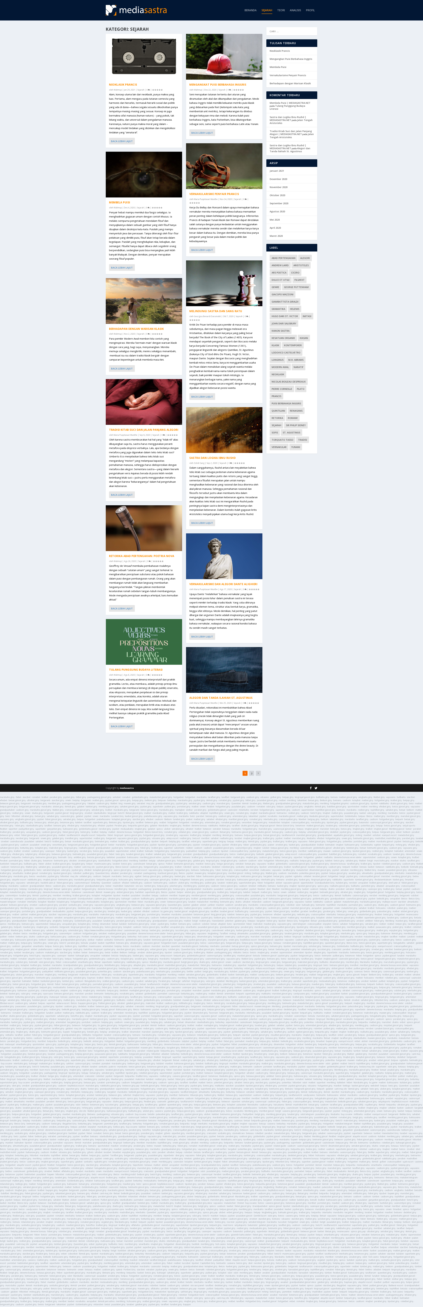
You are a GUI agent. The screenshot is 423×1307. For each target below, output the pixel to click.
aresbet (164, 908)
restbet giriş (98, 800)
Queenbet (236, 803)
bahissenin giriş (70, 828)
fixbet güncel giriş (53, 819)
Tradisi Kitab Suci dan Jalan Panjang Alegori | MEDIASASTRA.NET (291, 133)
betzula (334, 797)
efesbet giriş (385, 806)
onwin (68, 800)
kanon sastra (280, 330)
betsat (402, 809)
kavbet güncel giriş (133, 816)
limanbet (409, 879)
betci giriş (334, 828)
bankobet (4, 863)
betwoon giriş (151, 822)
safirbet (24, 914)
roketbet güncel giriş (391, 863)
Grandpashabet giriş (73, 965)
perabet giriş (56, 797)
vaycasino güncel (291, 882)
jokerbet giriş (176, 885)
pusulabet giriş (239, 806)
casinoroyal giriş (360, 895)
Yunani (295, 447)
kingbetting (213, 933)
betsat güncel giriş (17, 800)
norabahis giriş (375, 854)
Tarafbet (224, 933)
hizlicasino (381, 908)
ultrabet (189, 828)
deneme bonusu (199, 825)
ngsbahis (298, 876)
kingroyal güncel (267, 825)
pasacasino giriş (383, 927)
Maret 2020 (276, 235)
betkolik (419, 841)
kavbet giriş (294, 844)
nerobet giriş (105, 828)
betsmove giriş (67, 822)
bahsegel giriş (82, 955)
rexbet (11, 936)
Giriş (70, 857)
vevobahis (41, 876)
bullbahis (401, 797)
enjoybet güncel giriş (217, 939)
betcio (402, 813)
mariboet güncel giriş (167, 873)
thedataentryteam (383, 879)
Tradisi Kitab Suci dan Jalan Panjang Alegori (143, 430)
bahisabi (149, 851)
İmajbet (326, 813)
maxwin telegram (8, 901)
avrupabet (363, 882)
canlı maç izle (88, 866)
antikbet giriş (80, 857)
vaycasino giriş (170, 816)
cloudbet (146, 895)
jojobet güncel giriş (294, 806)
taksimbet (302, 800)
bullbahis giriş (322, 797)
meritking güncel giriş (108, 806)
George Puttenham (296, 287)
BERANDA (251, 10)
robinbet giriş (228, 866)
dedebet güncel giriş (315, 930)
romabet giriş (225, 800)
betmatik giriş (79, 854)
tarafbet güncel (299, 866)
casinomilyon (11, 895)
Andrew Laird (280, 265)
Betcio (369, 816)
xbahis (403, 860)
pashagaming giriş (223, 952)
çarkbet (211, 904)
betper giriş (401, 924)
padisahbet (191, 851)
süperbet (13, 828)
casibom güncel (397, 904)
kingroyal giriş (76, 813)
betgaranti (45, 800)
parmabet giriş (185, 844)
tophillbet (331, 904)
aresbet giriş (292, 879)
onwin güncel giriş (200, 832)
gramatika (278, 308)
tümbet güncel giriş (364, 879)
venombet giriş (59, 844)
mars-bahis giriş (381, 860)
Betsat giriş (225, 832)
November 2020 (279, 187)
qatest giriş (66, 889)
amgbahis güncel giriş (25, 819)
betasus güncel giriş (346, 914)
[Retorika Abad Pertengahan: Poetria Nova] (144, 528)
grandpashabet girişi (229, 927)
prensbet (187, 854)
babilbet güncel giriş (336, 806)
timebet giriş (114, 911)
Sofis (275, 432)
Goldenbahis (351, 816)
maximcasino (95, 946)
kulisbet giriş (342, 882)
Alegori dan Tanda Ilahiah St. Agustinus (221, 698)
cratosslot (336, 949)
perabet (417, 828)
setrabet (141, 803)
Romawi (293, 418)
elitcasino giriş (316, 927)
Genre (275, 287)
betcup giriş (277, 832)
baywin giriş (184, 895)
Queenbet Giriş (102, 873)
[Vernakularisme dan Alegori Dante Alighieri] (224, 556)
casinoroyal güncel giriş (381, 822)
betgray (222, 841)
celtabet (307, 876)
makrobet (257, 924)
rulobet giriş (174, 949)
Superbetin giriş (136, 974)
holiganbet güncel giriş (153, 835)
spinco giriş (125, 800)
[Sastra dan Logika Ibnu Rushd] (224, 430)
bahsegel (125, 898)
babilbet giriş (335, 854)
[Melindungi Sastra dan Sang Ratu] (224, 283)
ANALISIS (295, 10)
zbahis (331, 889)
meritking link (155, 977)
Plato (300, 388)
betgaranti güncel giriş (29, 806)
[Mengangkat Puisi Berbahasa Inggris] (224, 57)
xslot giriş (270, 806)
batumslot (364, 822)
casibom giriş (252, 797)
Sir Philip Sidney (296, 425)
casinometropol (82, 882)
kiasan (304, 338)
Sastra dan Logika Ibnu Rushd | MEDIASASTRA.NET (288, 118)
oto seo (139, 885)
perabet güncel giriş (125, 920)
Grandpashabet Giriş (324, 882)
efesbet (3, 800)
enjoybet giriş (395, 930)
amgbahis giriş (365, 797)
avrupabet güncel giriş (74, 917)
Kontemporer (293, 345)
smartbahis (18, 873)
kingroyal (112, 813)
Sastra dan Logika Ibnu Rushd (212, 458)
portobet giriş (183, 806)
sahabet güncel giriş (129, 806)
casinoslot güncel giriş (299, 863)
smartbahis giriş (85, 962)
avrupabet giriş (33, 832)
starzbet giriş (58, 800)
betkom (410, 809)
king (120, 803)
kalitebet (111, 857)
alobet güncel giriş (125, 892)
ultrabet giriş (33, 800)
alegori (305, 258)
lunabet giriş (256, 803)
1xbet (218, 870)
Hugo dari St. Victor (285, 316)
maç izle (150, 803)
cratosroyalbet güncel (369, 876)
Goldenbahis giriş (83, 920)
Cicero (295, 272)
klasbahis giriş (346, 936)
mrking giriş (401, 844)
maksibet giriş (229, 965)
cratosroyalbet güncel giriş (77, 809)
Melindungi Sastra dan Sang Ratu (215, 311)
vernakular (279, 447)
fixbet (18, 797)
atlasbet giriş (136, 943)
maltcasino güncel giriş (251, 876)
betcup (145, 930)
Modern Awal (280, 367)
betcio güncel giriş (400, 806)
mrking (359, 835)
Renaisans (296, 410)
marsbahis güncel (267, 813)
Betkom (168, 819)
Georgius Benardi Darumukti (207, 316)
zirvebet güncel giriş (87, 860)
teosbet (238, 838)
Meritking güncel (396, 828)
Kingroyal (98, 949)
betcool (196, 838)
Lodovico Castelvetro (286, 352)
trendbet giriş (71, 838)
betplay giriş (174, 841)
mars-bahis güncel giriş (394, 962)
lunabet (419, 838)
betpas (280, 806)
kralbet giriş (396, 800)
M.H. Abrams (296, 359)
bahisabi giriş (308, 904)
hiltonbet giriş (281, 860)
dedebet (334, 832)
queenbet (175, 946)
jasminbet (295, 949)
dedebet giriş (242, 898)
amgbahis (308, 806)
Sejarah (140, 89)
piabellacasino (103, 819)
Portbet (85, 936)
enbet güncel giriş (158, 949)
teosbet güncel (320, 876)
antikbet (369, 920)
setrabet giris (33, 882)
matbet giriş (367, 800)
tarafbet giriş (214, 797)
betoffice (88, 949)
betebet (196, 917)
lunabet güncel (227, 911)
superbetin (158, 806)
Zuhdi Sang (199, 463)
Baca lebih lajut (122, 141)
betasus (226, 828)
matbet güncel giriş (348, 797)
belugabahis (399, 943)
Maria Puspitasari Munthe (125, 435)
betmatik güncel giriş (329, 892)
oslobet (414, 895)
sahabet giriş (392, 809)
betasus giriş (40, 822)
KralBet (359, 917)
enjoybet (327, 924)
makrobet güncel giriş (308, 962)
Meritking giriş (27, 908)
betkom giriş (150, 800)
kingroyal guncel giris (305, 797)
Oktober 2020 (277, 195)
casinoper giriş (375, 889)
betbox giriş (370, 946)
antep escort (172, 838)
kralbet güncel (31, 873)
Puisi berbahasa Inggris (286, 403)
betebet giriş (352, 847)
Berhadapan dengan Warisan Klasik (136, 329)
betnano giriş (60, 825)
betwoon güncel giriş (9, 803)
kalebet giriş (91, 806)
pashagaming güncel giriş (99, 797)
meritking (291, 800)
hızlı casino (143, 936)
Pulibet (169, 863)
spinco (159, 828)
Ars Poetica (279, 272)
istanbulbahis (100, 813)
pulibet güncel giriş (362, 968)
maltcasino (265, 870)
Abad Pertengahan (283, 258)
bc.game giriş (167, 911)
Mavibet (302, 819)
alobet (167, 828)
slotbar (189, 809)
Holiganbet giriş (118, 936)
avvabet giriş (355, 873)
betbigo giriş (258, 873)
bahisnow (385, 933)
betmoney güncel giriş (162, 939)
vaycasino (390, 797)
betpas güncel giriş (9, 806)
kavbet (363, 813)
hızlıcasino (411, 952)
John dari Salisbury (284, 323)
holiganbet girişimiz (339, 803)
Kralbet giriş (5, 832)
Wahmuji (118, 89)
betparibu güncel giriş (138, 825)
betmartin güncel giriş (363, 838)
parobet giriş (408, 838)
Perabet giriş (121, 825)
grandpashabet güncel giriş (288, 803)
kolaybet (356, 800)
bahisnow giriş (350, 854)
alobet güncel (217, 962)
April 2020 (275, 227)
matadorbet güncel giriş (161, 797)
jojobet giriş (69, 797)
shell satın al (394, 882)
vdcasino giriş (158, 838)
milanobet (256, 901)
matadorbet (274, 822)
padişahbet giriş (26, 828)
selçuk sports (409, 825)
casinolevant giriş (132, 930)
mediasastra (127, 788)
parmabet (225, 946)
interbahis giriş (270, 819)
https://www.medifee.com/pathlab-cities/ (103, 930)
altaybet (204, 813)
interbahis (399, 873)
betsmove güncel (202, 914)
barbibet (139, 892)
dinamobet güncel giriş (320, 870)
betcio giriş (346, 828)
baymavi (91, 977)
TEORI (281, 10)
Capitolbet (176, 857)
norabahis (272, 816)
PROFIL (310, 10)
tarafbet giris (413, 860)
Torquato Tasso (282, 439)
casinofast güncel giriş (356, 898)
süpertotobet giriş (258, 949)
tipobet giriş (128, 822)
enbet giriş (196, 841)
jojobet (87, 816)
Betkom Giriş (375, 974)
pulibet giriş (170, 806)
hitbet (359, 955)
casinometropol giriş (215, 958)
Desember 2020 (278, 179)
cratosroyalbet (241, 870)
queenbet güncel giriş (335, 943)
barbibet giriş (339, 927)
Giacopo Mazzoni (282, 294)
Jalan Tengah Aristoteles (292, 136)
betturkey (171, 800)
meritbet (205, 838)
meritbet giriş (54, 803)
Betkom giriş (326, 800)
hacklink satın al (48, 882)
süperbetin (107, 962)
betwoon (207, 828)
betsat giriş (313, 800)
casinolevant (306, 847)
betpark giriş (388, 844)
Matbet (114, 803)
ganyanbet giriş (54, 828)
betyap (379, 825)
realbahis (328, 857)
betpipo (251, 920)
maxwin (326, 851)
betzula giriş (211, 816)
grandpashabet (7, 809)
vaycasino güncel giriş (127, 838)
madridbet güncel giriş (175, 965)
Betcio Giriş (414, 898)
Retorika (277, 418)
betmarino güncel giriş (242, 832)
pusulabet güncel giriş (267, 800)
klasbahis (311, 838)
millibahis (261, 885)
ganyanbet (328, 908)
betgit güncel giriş (229, 860)
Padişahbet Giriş (262, 917)
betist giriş (85, 832)
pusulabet (29, 841)
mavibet (367, 835)
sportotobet (353, 806)
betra (283, 958)
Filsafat (299, 279)
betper (89, 863)
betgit (370, 860)
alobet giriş (58, 806)
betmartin (320, 904)
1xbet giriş (19, 825)
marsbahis (202, 797)
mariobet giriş (223, 803)
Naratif (298, 367)
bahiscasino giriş (58, 936)
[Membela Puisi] (144, 174)
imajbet (253, 813)
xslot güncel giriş (46, 962)
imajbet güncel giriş (252, 838)
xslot (260, 860)
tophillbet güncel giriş (325, 809)
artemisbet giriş (239, 816)
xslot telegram (299, 924)
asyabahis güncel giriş (344, 835)
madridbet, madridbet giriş (388, 838)
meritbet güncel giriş (356, 927)
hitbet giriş (81, 797)
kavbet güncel (181, 911)
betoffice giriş (40, 943)
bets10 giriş (315, 813)
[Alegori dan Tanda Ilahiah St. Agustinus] (224, 670)
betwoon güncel (278, 917)
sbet (269, 889)
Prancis (276, 396)
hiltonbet (16, 816)
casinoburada (16, 841)
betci (411, 803)
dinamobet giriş (204, 936)
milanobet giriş (262, 930)
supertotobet (307, 809)
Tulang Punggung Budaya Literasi (136, 670)
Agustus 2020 (277, 211)
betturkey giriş (27, 847)
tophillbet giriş (377, 809)
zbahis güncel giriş (398, 803)
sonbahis (240, 866)
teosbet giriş (143, 949)
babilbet (143, 860)
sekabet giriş (160, 854)
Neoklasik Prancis (123, 84)
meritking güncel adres (150, 857)
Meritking (389, 920)
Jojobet (115, 828)
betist (107, 952)
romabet (36, 797)
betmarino (282, 813)
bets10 (121, 813)
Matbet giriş (379, 797)
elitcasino (412, 870)
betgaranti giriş (238, 797)
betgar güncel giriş (225, 863)
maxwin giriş (129, 803)
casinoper (50, 851)
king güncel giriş (218, 914)
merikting (294, 847)
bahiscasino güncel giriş (214, 876)
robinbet (187, 866)
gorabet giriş (329, 911)
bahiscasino (132, 857)
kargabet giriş (78, 863)
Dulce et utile (281, 279)
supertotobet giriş (247, 882)
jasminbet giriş (368, 885)
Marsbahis (163, 825)
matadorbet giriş (311, 803)
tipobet (374, 803)
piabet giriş (402, 908)
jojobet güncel (111, 800)
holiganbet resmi (169, 943)
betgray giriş (313, 819)
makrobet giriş (56, 847)
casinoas (358, 971)
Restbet (210, 806)
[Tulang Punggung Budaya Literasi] (144, 642)
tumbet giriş (412, 971)
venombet (246, 822)
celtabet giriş (184, 832)
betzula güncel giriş (96, 857)
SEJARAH (267, 10)
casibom (347, 800)
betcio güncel (367, 958)
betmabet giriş (102, 841)
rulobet (265, 847)
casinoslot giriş (67, 816)
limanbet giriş (176, 908)
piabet (189, 819)
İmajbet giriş (358, 828)
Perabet (3, 860)
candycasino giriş (266, 974)
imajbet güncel (312, 828)
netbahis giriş (303, 914)
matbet (418, 803)
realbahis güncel (86, 847)
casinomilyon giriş (243, 847)
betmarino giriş (131, 847)
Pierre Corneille (282, 388)
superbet (168, 847)
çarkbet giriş (80, 968)
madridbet (118, 885)
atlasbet (115, 873)
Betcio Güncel (121, 866)
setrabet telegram (51, 870)
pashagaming (149, 873)
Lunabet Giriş (117, 816)
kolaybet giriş (41, 847)
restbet (282, 800)
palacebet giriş (384, 911)
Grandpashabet (85, 898)
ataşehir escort (88, 835)
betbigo (132, 952)
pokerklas (347, 841)
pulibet (3, 936)
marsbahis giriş (7, 797)
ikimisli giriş (211, 800)
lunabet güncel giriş (135, 854)
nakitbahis (384, 803)
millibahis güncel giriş (65, 971)
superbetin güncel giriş (375, 917)
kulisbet (123, 924)
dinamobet (105, 924)
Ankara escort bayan (265, 968)
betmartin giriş (61, 860)
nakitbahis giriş (315, 851)
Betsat (57, 889)
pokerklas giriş (368, 825)
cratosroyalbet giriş (288, 819)
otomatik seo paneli (67, 898)
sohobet (117, 797)
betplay (76, 800)
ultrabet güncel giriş (9, 822)
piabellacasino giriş (153, 816)
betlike (190, 971)
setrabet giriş (195, 803)
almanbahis (367, 873)
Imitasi (307, 316)
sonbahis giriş (74, 904)
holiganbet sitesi (120, 860)
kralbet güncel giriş (62, 863)
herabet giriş (302, 974)
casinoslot (232, 809)
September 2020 (279, 203)
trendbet (354, 965)
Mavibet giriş (415, 920)
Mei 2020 (275, 219)
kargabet (268, 876)
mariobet (324, 828)
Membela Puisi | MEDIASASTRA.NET (290, 102)
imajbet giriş (175, 825)
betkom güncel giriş (169, 917)
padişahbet (186, 968)
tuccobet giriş (181, 930)
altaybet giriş (320, 952)
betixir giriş (227, 870)
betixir (409, 828)
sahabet (210, 819)
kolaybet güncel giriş (121, 819)
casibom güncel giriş (359, 803)
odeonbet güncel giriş (349, 825)
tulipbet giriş (31, 854)
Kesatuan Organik (283, 338)
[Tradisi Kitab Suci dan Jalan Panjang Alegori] (144, 402)
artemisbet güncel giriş (318, 832)
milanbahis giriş (308, 949)
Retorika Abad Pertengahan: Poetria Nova (141, 556)
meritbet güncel (235, 873)
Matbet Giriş (370, 870)
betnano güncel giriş (18, 904)
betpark (399, 819)
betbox (287, 936)
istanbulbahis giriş (34, 825)
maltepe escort (389, 901)
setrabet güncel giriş (195, 974)
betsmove (300, 825)
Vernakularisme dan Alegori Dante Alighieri (223, 584)
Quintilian (278, 410)
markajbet (180, 809)
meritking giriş (356, 870)
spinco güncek (353, 974)
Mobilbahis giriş (112, 965)
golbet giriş (275, 797)
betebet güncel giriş (302, 898)
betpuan (162, 800)
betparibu (101, 835)
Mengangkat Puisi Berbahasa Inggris (217, 84)
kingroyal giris (262, 962)
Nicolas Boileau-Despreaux (289, 381)
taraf (265, 898)
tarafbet (225, 797)
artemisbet (410, 851)
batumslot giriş (178, 851)
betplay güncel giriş (406, 892)
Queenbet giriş (175, 904)
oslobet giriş (22, 962)
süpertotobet (122, 851)
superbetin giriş (283, 809)
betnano (337, 800)
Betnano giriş (115, 822)
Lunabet (228, 889)
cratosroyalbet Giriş (239, 851)
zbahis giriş (37, 813)
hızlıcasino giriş (126, 879)
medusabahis (127, 828)
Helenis (294, 308)
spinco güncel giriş (133, 835)
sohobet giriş (315, 946)
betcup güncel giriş (152, 876)
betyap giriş (287, 797)
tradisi (302, 439)
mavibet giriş (402, 920)
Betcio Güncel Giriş (285, 825)
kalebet (78, 822)
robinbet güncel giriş (9, 965)
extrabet (217, 828)
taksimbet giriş (336, 819)
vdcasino (264, 797)
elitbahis (237, 952)
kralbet (45, 797)
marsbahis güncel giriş (40, 809)
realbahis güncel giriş (340, 885)
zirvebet (88, 813)
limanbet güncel (265, 939)
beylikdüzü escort (248, 939)
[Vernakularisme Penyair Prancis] (224, 166)
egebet (377, 844)
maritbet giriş (295, 968)
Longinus (278, 359)
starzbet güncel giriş (126, 949)
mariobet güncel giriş (411, 816)
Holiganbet (106, 895)
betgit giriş (153, 958)
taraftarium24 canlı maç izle (240, 917)
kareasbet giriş (349, 930)
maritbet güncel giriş (238, 819)
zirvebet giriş (172, 835)
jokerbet (229, 920)
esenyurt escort (389, 835)
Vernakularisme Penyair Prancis (214, 194)
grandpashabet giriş (164, 803)
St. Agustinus (291, 432)
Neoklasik (278, 374)
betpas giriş (305, 860)
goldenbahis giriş (140, 797)
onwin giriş (229, 813)
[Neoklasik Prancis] (144, 57)
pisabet (92, 943)
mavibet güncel (244, 955)
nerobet (254, 809)
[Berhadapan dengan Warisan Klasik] (144, 301)
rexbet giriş (282, 968)
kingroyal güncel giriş (321, 879)
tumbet (17, 952)
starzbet (26, 797)
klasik (275, 345)
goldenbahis (282, 863)
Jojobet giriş (318, 860)
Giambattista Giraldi (285, 301)
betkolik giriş (136, 882)
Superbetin (332, 952)
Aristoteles (301, 265)
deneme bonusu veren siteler (218, 857)
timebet (252, 885)
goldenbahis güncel (217, 809)
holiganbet (178, 797)
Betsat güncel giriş (134, 813)
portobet (137, 908)
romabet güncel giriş (230, 822)
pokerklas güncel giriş (309, 873)
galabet (80, 806)
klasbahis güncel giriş (319, 816)
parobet (200, 816)
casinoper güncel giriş (160, 879)
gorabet (304, 911)
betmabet (330, 844)
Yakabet (91, 803)
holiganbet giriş (382, 800)
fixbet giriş (145, 847)
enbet (399, 832)
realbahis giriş (226, 838)
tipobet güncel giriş (167, 844)
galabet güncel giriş (274, 854)
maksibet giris (51, 952)
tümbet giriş (150, 885)
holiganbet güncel (98, 844)
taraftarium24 (73, 835)
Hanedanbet (218, 920)
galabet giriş (58, 838)
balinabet (398, 851)
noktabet (105, 955)
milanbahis (244, 809)
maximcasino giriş (102, 863)
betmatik (62, 857)
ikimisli (245, 803)
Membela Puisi (119, 202)
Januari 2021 (277, 170)
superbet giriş (289, 914)
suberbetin (179, 847)
